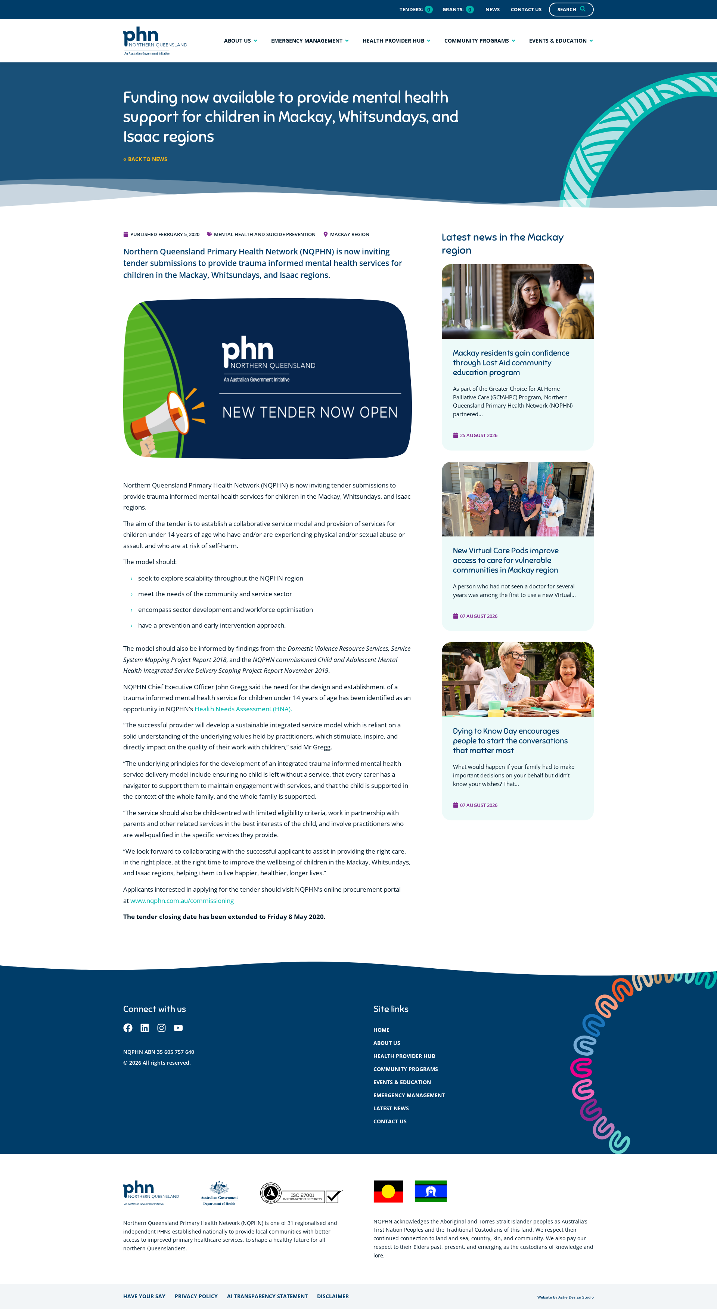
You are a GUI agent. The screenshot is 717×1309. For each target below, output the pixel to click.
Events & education (402, 1082)
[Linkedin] (144, 1028)
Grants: (453, 9)
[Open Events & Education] (591, 40)
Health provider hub (404, 1056)
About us (386, 1043)
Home (381, 1030)
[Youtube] (178, 1028)
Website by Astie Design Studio (565, 1297)
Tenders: (411, 9)
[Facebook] (128, 1028)
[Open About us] (255, 40)
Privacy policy (196, 1296)
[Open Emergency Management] (347, 40)
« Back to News (145, 159)
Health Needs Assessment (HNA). (243, 709)
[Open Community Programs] (513, 40)
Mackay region (349, 234)
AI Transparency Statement (267, 1296)
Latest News (391, 1108)
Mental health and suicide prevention (265, 234)
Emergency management (409, 1095)
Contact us (390, 1121)
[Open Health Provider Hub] (428, 40)
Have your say (144, 1296)
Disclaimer (333, 1296)
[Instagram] (161, 1028)
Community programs (405, 1069)
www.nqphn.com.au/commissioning (182, 900)
